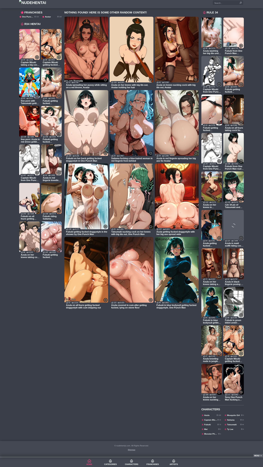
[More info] (105, 80)
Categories (110, 464)
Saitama (235, 420)
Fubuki (212, 424)
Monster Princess (212, 434)
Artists (174, 464)
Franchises (152, 464)
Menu (256, 456)
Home (89, 464)
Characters (131, 464)
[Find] (240, 3)
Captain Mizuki (212, 420)
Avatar (53, 17)
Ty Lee (235, 429)
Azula (212, 415)
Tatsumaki (235, 424)
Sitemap (131, 450)
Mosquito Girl (235, 415)
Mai (212, 429)
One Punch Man (30, 17)
